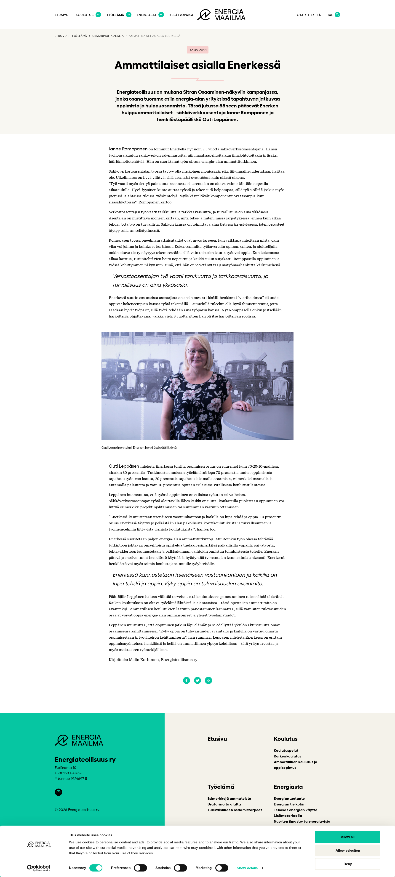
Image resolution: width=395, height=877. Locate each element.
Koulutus (85, 14)
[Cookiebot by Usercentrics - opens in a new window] (39, 868)
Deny (348, 864)
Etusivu (62, 14)
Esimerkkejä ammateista (229, 798)
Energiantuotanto (289, 798)
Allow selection (348, 850)
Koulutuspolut (286, 750)
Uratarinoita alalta (108, 35)
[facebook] (186, 682)
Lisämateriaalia (288, 815)
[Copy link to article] (208, 681)
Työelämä (115, 14)
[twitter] (197, 682)
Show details (247, 868)
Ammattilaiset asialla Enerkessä (154, 35)
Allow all (348, 837)
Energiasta (147, 14)
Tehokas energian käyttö (295, 809)
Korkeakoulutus (287, 756)
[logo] (221, 15)
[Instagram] (58, 792)
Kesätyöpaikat (182, 14)
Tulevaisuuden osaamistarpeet (235, 809)
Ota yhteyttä (309, 14)
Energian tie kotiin (289, 804)
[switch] (140, 868)
